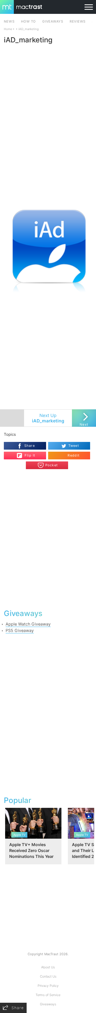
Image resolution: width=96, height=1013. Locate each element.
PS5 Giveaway (20, 630)
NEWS (9, 21)
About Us (48, 967)
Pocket (51, 465)
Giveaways (48, 1004)
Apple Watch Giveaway (28, 624)
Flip (27, 453)
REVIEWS (78, 21)
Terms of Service (48, 995)
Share (29, 446)
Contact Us (48, 976)
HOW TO (28, 21)
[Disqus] (48, 538)
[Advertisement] (48, 151)
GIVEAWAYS (52, 21)
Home (8, 29)
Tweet (73, 446)
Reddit (74, 455)
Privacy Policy (48, 986)
